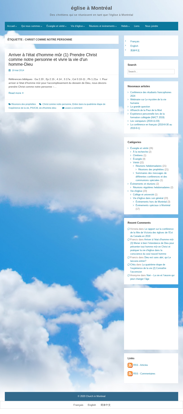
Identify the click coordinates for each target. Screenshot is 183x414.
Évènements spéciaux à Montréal (153, 205)
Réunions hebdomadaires (149, 166)
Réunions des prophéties (23, 104)
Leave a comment (73, 108)
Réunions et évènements (102, 26)
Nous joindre (151, 26)
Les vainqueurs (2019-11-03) (144, 121)
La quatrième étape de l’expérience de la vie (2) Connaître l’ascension (148, 268)
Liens (137, 26)
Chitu (133, 264)
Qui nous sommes (30, 26)
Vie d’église (77, 26)
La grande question (140, 106)
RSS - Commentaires (144, 373)
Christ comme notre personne (57, 104)
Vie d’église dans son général (148, 198)
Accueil (11, 26)
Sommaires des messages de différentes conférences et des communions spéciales (151, 177)
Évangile (137, 159)
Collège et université (143, 194)
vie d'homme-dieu (47, 108)
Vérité (136, 162)
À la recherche (140, 151)
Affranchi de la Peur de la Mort (146, 110)
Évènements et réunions (142, 183)
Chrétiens (138, 155)
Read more (20, 93)
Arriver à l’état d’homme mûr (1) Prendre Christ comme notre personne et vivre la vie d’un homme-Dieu (53, 59)
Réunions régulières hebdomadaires (151, 187)
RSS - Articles (140, 365)
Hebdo (124, 26)
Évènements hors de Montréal (151, 201)
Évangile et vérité (55, 26)
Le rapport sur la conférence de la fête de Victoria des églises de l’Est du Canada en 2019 (152, 232)
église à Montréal (91, 8)
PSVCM (34, 108)
